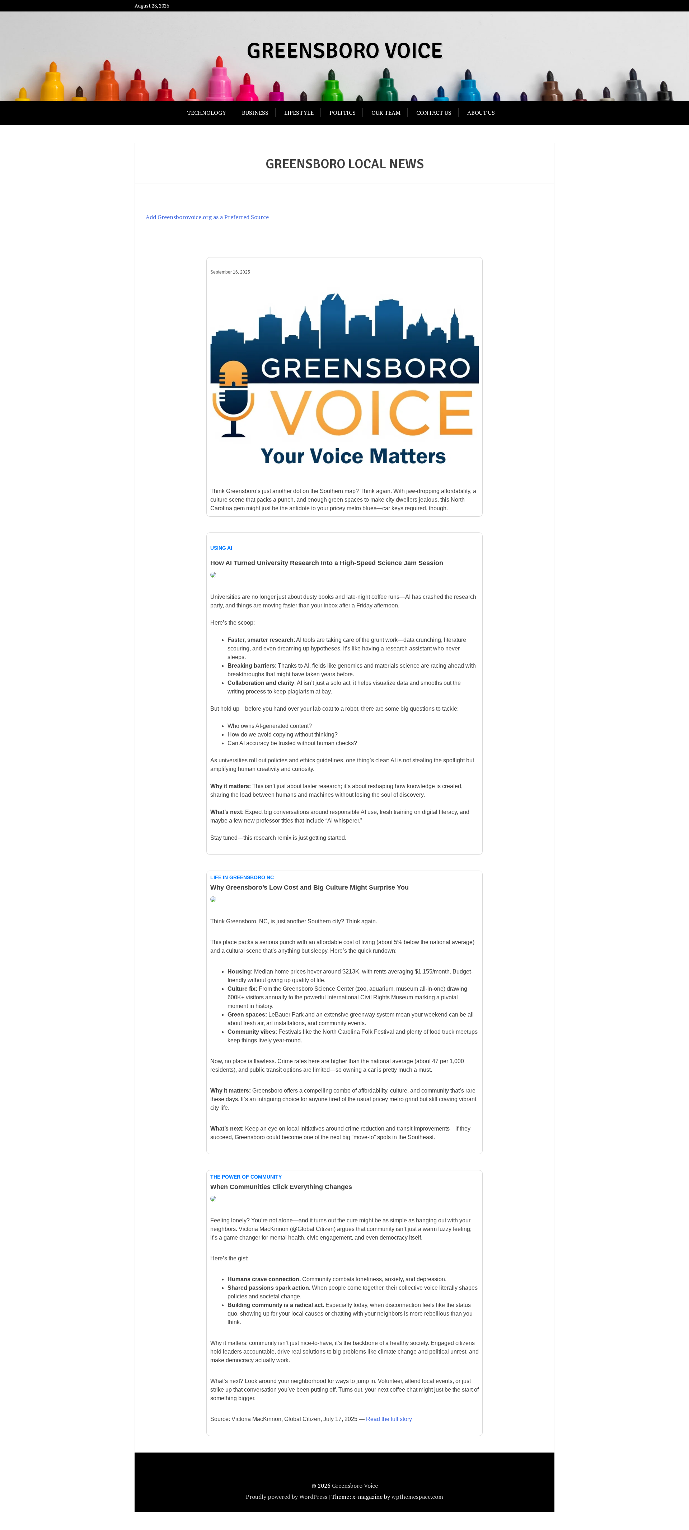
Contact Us (433, 113)
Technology (206, 113)
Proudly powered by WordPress (286, 1497)
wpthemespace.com (417, 1497)
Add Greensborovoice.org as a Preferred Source (207, 217)
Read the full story (389, 1419)
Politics (342, 113)
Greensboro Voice (345, 51)
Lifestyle (299, 113)
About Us (481, 113)
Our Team (385, 113)
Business (255, 113)
